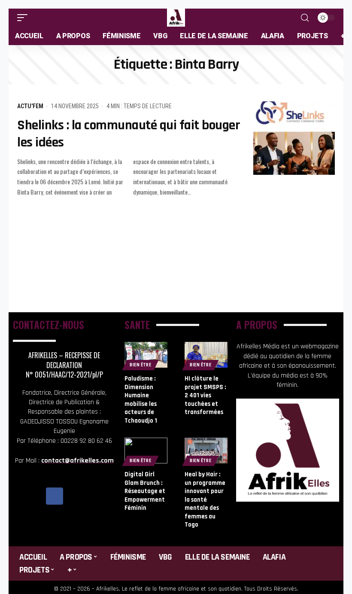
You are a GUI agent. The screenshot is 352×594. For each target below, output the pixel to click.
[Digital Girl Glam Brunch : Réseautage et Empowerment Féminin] (145, 450)
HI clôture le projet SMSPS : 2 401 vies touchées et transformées (205, 395)
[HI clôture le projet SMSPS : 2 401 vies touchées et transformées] (206, 355)
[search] (305, 17)
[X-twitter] (73, 496)
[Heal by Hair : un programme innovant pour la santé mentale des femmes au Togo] (206, 450)
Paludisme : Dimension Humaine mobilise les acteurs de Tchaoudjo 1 (140, 400)
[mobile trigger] (24, 17)
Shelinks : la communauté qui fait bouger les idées (128, 133)
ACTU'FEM (30, 106)
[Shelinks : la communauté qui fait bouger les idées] (294, 138)
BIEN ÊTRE (140, 364)
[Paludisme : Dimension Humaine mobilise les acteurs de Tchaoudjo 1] (145, 355)
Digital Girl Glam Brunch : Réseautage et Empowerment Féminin (144, 491)
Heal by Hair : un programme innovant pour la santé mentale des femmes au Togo (205, 499)
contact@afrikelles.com (77, 460)
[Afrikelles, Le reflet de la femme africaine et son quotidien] (176, 18)
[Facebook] (54, 496)
